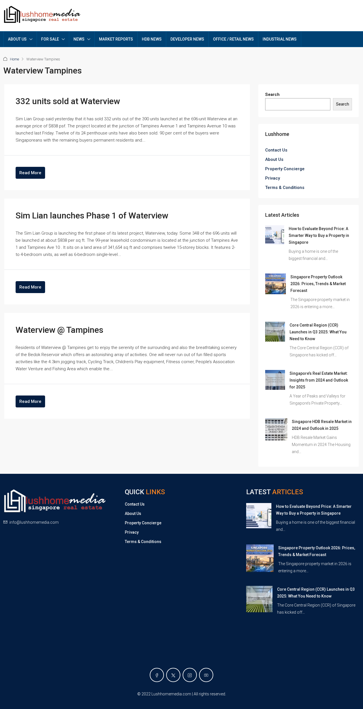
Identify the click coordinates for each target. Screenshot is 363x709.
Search (272, 94)
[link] (274, 234)
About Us (274, 159)
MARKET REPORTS (116, 39)
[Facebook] (157, 675)
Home (14, 59)
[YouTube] (206, 675)
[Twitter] (173, 675)
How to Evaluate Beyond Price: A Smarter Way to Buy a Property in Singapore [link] (319, 235)
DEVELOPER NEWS (187, 39)
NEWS (79, 39)
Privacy (272, 178)
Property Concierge (285, 168)
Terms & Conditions (284, 187)
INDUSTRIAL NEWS (280, 39)
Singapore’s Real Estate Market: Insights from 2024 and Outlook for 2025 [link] (319, 380)
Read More (30, 172)
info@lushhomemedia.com (34, 522)
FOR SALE (50, 39)
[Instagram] (190, 675)
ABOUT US (17, 39)
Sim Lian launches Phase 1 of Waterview (92, 215)
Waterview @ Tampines (59, 330)
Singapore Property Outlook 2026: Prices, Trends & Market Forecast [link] (318, 284)
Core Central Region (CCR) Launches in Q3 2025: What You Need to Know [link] (318, 332)
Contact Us (276, 150)
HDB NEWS (152, 39)
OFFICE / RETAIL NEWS (233, 39)
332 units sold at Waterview (68, 101)
